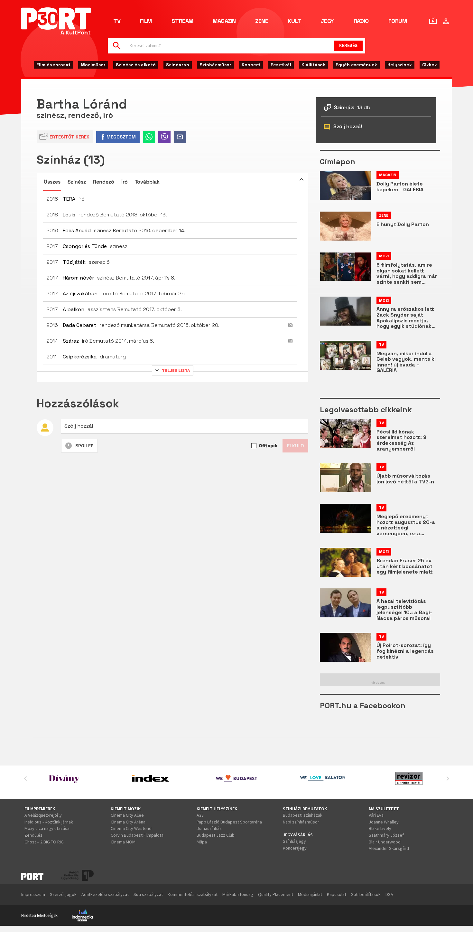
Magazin (224, 21)
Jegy (327, 21)
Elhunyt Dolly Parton (402, 224)
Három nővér (78, 277)
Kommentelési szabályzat (193, 894)
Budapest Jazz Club (216, 835)
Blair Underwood (385, 842)
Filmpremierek (39, 809)
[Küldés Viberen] (164, 136)
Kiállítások (313, 65)
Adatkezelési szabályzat (105, 894)
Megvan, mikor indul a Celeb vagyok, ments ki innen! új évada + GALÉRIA (406, 362)
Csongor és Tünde (85, 246)
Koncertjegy (295, 848)
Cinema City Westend (131, 828)
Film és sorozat (53, 65)
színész (77, 181)
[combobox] (227, 45)
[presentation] (25, 778)
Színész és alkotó (136, 65)
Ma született (384, 809)
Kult (294, 21)
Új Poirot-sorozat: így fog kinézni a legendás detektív (405, 651)
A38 (200, 815)
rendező (103, 181)
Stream (182, 21)
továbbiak (147, 181)
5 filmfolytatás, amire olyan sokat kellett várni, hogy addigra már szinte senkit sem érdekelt (406, 273)
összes (52, 181)
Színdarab (177, 65)
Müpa (202, 842)
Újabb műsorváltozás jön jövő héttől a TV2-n (405, 478)
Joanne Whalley (384, 822)
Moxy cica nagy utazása (47, 828)
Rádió (361, 21)
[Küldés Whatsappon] (149, 136)
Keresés (348, 45)
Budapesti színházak (302, 815)
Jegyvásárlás (298, 835)
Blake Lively (380, 828)
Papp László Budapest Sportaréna (229, 822)
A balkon (73, 309)
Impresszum (33, 894)
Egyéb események (356, 65)
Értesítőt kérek (69, 137)
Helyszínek (399, 65)
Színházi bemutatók (305, 809)
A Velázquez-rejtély (43, 815)
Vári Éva (376, 815)
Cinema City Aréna (128, 822)
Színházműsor (215, 65)
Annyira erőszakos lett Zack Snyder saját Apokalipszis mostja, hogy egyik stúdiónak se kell (405, 317)
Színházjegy (294, 841)
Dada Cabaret (79, 325)
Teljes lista (176, 370)
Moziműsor (93, 65)
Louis (69, 214)
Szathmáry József (386, 835)
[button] (301, 179)
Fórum (397, 21)
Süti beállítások (366, 894)
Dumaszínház (209, 828)
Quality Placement (275, 894)
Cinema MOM (123, 842)
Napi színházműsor (301, 822)
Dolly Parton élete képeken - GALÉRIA (399, 186)
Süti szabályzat (148, 894)
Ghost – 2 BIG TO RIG (44, 842)
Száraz (71, 341)
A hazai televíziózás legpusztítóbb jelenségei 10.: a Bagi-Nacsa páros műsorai (404, 609)
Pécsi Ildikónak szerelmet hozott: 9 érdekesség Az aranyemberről (401, 440)
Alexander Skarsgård (389, 848)
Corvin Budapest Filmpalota (137, 835)
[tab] (172, 182)
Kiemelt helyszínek (217, 809)
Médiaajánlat (310, 894)
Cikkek (429, 65)
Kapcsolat (336, 894)
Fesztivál (281, 65)
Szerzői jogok (63, 894)
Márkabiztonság (237, 894)
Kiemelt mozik (126, 809)
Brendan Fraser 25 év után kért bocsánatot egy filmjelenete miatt (404, 566)
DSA (389, 894)
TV (116, 21)
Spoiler (84, 446)
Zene (261, 21)
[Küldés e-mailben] (179, 136)
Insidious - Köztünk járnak (48, 822)
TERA (69, 198)
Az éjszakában (80, 293)
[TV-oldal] (433, 20)
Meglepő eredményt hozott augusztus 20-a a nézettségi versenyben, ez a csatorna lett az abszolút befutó (405, 525)
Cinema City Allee (127, 815)
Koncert (251, 65)
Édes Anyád (77, 230)
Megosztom (121, 137)
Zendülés (33, 835)
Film (146, 21)
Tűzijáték (74, 262)
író (124, 181)
